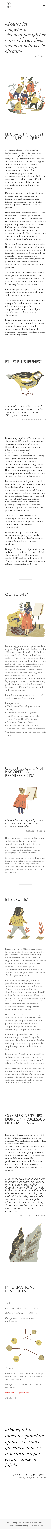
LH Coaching (12, 1523)
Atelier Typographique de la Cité (30, 1526)
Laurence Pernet (37, 1523)
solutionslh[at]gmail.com (17, 1392)
